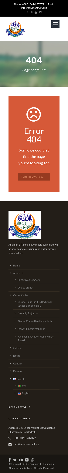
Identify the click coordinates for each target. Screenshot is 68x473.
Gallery (17, 348)
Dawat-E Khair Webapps (31, 328)
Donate (17, 371)
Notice (16, 355)
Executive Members (29, 279)
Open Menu (55, 24)
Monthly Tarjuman (28, 313)
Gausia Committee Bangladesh (35, 321)
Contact (17, 363)
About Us (18, 273)
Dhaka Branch (25, 287)
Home (16, 265)
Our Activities (20, 295)
